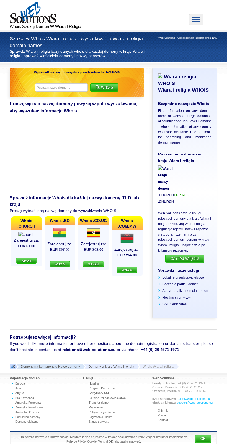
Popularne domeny (27, 417)
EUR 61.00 (182, 195)
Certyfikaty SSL (99, 393)
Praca (162, 415)
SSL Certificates (174, 304)
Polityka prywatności (102, 412)
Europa (20, 383)
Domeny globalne (26, 421)
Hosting (94, 383)
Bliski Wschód (24, 398)
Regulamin (96, 407)
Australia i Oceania (27, 412)
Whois (107, 87)
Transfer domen (99, 402)
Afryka (19, 393)
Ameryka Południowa (29, 407)
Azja (18, 388)
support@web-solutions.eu (195, 402)
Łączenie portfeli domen (180, 284)
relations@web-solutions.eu (89, 349)
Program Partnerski (102, 388)
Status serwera (99, 421)
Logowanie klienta (100, 417)
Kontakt (163, 420)
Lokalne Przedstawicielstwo (107, 398)
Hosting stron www (176, 298)
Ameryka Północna (28, 402)
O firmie (163, 410)
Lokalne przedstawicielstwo (183, 277)
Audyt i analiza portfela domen (185, 291)
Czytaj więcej (185, 258)
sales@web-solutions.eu (193, 398)
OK (203, 439)
